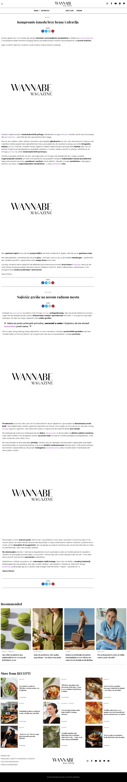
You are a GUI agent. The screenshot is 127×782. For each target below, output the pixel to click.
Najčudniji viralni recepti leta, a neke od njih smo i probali (29, 712)
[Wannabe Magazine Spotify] (120, 3)
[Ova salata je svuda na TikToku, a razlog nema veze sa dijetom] (9, 689)
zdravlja (76, 264)
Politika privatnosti (10, 762)
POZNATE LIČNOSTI (67, 703)
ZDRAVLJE (100, 651)
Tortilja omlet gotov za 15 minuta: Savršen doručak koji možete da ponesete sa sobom (114, 712)
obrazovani (51, 433)
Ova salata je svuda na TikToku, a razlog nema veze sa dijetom (29, 688)
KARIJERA (48, 292)
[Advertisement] (110, 29)
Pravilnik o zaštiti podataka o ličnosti (18, 759)
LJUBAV (68, 651)
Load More (63, 593)
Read (36, 11)
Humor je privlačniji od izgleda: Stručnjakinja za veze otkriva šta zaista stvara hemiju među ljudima (79, 657)
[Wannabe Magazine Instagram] (107, 3)
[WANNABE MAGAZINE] (64, 763)
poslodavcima (52, 448)
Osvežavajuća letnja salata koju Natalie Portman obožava (70, 712)
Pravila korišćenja (9, 765)
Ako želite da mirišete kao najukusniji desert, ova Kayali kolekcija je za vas (13, 657)
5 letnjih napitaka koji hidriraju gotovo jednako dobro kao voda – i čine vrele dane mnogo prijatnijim (71, 736)
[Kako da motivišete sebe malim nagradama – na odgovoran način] (48, 629)
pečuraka (56, 164)
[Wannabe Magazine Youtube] (115, 3)
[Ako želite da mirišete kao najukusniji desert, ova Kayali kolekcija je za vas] (16, 629)
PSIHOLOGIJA (38, 651)
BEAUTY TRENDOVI (8, 651)
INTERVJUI (45, 11)
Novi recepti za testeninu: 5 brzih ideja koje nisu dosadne (114, 736)
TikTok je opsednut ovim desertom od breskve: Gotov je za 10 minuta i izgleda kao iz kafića (71, 688)
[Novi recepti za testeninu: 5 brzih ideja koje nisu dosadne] (93, 737)
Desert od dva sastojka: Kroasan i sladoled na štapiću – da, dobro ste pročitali (114, 688)
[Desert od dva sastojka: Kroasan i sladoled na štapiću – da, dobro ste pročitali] (93, 689)
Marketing (5, 756)
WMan (79, 11)
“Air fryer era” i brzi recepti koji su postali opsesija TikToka (29, 736)
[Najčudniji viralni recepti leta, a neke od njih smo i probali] (9, 713)
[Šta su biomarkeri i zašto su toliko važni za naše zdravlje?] (111, 629)
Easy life (70, 11)
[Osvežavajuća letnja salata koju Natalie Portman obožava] (51, 713)
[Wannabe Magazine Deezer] (124, 3)
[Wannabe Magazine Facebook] (111, 3)
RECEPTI (48, 17)
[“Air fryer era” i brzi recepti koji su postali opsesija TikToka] (9, 737)
